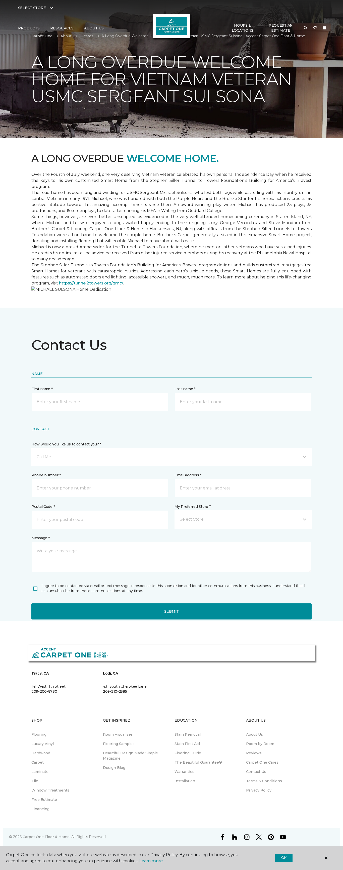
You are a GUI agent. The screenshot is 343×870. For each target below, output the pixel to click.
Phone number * (46, 475)
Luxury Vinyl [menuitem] (42, 743)
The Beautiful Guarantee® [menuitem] (198, 762)
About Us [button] (94, 28)
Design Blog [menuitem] (114, 767)
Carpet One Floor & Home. (46, 837)
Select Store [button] (32, 8)
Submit (171, 611)
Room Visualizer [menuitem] (117, 734)
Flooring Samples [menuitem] (119, 743)
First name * (42, 389)
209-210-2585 (115, 691)
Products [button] (29, 28)
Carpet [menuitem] (37, 762)
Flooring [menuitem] (38, 734)
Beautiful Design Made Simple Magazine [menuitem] (130, 756)
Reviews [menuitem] (254, 753)
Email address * (188, 475)
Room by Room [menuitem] (260, 743)
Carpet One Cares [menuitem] (262, 762)
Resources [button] (62, 28)
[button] (305, 28)
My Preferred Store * (192, 506)
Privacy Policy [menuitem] (258, 790)
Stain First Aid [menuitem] (187, 743)
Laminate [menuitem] (39, 771)
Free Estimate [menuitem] (44, 799)
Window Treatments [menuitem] (50, 790)
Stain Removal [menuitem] (188, 734)
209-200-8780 (44, 691)
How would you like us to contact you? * (66, 444)
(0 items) (324, 28)
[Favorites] (315, 28)
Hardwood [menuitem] (40, 753)
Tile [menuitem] (34, 781)
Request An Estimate (281, 28)
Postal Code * (43, 506)
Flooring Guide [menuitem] (188, 753)
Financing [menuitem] (40, 809)
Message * (40, 538)
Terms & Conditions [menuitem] (264, 781)
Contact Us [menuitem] (256, 771)
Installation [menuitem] (185, 781)
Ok (284, 857)
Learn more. (151, 860)
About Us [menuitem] (254, 734)
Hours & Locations (242, 28)
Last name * (185, 389)
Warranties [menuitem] (184, 771)
